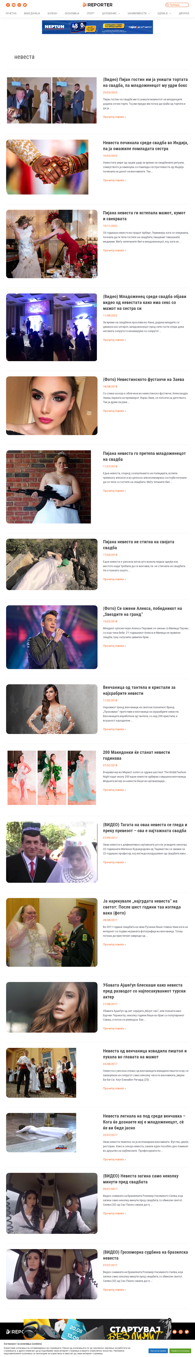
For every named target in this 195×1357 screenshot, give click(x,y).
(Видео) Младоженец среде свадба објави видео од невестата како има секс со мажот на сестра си (144, 302)
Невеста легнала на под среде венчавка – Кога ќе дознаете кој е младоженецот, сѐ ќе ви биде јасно (144, 1121)
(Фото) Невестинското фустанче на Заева (143, 379)
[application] (118, 13)
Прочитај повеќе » (114, 116)
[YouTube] (14, 5)
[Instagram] (19, 5)
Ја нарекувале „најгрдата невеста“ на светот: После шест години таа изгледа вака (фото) (142, 907)
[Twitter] (25, 5)
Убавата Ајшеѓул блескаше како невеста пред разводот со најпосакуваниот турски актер (144, 991)
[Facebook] (8, 5)
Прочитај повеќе (158, 1351)
